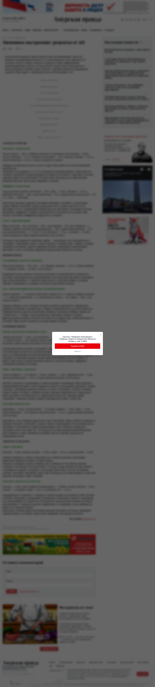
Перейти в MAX (77, 346)
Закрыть (77, 351)
